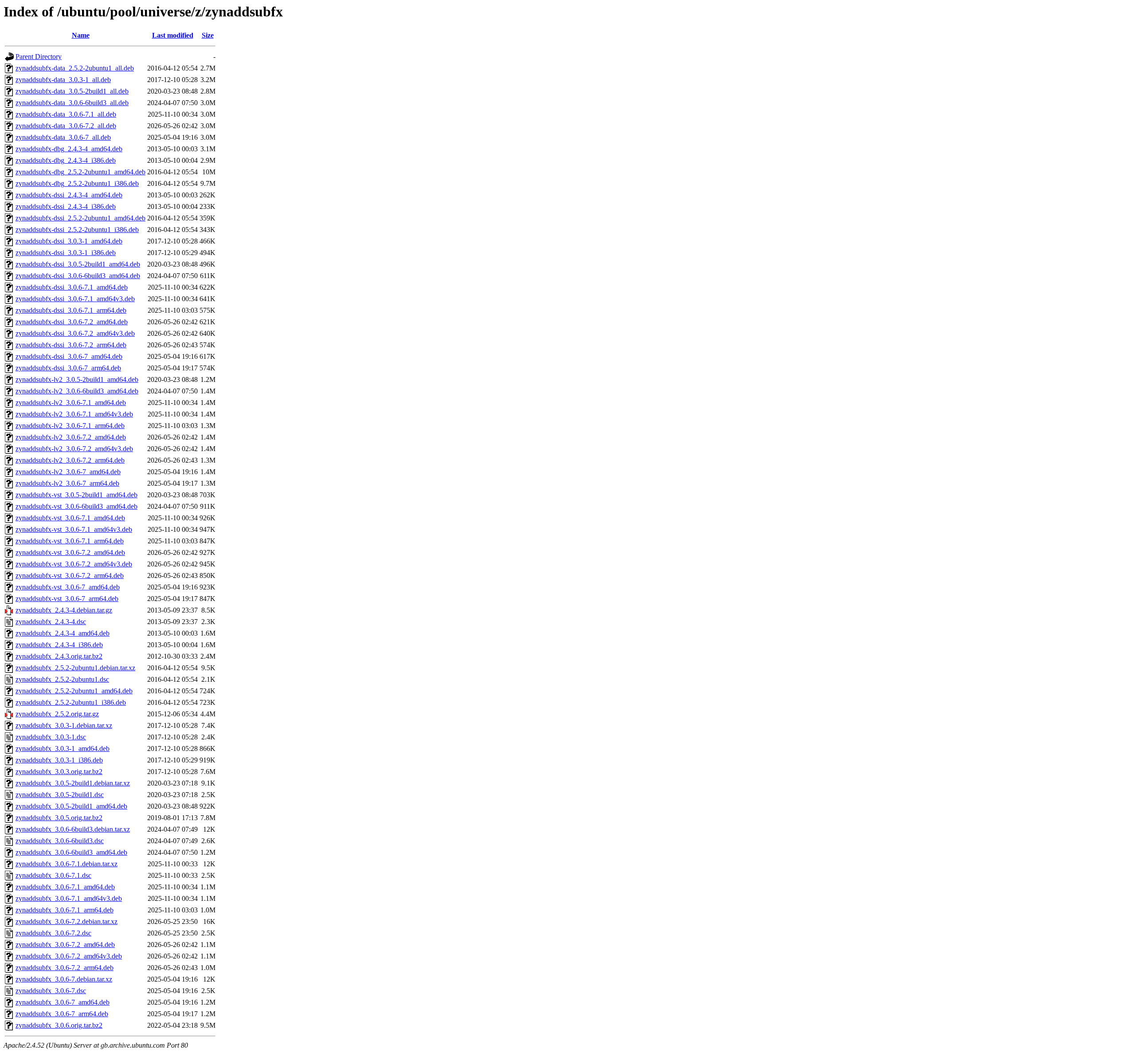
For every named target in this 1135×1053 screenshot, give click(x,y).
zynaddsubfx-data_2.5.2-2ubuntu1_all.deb (75, 68)
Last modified (172, 35)
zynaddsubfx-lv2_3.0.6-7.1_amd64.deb (71, 402)
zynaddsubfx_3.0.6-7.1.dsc (53, 875)
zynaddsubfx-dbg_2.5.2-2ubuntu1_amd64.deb (80, 172)
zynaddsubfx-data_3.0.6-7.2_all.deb (66, 126)
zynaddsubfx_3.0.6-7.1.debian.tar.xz (66, 864)
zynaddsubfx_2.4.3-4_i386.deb (59, 644)
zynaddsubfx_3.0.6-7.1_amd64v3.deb (69, 898)
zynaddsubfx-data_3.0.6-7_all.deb (63, 137)
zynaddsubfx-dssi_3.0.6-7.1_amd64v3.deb (75, 299)
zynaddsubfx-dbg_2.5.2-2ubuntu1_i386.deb (77, 183)
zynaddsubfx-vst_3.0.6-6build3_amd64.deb (76, 506)
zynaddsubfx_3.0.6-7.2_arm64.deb (65, 967)
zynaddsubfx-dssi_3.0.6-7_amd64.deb (69, 356)
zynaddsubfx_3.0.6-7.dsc (51, 990)
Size (208, 35)
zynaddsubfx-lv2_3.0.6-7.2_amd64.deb (71, 437)
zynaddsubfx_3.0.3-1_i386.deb (59, 760)
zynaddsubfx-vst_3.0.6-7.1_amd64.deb (70, 518)
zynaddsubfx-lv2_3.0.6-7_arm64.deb (67, 483)
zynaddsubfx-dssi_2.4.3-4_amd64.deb (69, 195)
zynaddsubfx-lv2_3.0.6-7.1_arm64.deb (70, 425)
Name (81, 35)
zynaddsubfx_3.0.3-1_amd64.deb (63, 748)
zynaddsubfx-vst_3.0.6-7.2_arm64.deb (70, 575)
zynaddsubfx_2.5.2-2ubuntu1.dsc (62, 679)
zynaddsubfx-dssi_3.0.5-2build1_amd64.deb (78, 264)
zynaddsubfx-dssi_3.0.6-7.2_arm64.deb (71, 345)
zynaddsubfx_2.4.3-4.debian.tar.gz (64, 610)
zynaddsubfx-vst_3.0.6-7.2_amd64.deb (70, 552)
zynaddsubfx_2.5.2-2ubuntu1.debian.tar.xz (75, 668)
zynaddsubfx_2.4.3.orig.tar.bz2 (59, 656)
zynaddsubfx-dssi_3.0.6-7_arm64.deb (68, 368)
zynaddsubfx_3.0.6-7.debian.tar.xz (64, 979)
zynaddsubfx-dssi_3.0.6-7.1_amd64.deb (72, 287)
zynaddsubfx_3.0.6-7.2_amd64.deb (65, 944)
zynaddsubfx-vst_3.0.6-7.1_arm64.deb (70, 541)
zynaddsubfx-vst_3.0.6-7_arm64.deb (67, 598)
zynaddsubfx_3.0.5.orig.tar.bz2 (59, 817)
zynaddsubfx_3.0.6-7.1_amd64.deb (65, 887)
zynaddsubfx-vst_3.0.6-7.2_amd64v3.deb (74, 564)
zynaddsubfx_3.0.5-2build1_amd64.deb (71, 806)
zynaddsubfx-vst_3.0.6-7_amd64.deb (68, 587)
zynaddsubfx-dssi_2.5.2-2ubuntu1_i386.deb (77, 229)
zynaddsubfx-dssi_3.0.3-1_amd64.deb (69, 241)
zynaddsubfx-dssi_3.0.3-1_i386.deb (66, 252)
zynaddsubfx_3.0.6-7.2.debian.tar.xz (66, 921)
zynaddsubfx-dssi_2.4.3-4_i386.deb (66, 206)
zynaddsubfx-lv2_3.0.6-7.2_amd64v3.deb (74, 448)
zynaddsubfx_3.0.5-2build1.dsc (60, 794)
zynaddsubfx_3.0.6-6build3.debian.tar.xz (73, 829)
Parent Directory (39, 56)
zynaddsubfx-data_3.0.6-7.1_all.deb (66, 114)
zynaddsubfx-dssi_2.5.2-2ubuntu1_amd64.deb (80, 218)
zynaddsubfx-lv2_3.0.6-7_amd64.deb (68, 471)
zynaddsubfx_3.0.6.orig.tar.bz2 (59, 1025)
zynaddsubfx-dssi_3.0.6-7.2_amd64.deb (72, 322)
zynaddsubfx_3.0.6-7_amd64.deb (63, 1002)
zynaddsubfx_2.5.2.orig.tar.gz (57, 714)
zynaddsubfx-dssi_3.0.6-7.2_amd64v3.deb (75, 333)
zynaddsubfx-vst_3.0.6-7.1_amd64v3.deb (74, 529)
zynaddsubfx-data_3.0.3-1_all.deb (63, 79)
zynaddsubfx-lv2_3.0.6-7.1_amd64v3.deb (74, 414)
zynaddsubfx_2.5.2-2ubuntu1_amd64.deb (74, 691)
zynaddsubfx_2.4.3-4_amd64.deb (63, 633)
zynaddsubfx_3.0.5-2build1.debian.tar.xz (73, 783)
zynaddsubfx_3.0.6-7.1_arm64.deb (65, 910)
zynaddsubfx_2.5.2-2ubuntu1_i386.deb (71, 702)
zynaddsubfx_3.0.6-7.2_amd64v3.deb (69, 956)
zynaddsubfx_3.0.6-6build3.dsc (60, 841)
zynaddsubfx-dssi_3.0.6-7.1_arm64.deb (71, 310)
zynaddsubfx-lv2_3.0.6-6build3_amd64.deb (77, 391)
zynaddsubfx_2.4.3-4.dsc (51, 621)
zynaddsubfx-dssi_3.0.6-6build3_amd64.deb (78, 275)
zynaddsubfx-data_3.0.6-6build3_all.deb (72, 102)
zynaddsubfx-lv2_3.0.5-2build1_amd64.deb (77, 379)
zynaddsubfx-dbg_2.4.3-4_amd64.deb (69, 149)
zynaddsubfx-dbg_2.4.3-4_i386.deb (66, 160)
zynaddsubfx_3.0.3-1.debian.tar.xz (64, 725)
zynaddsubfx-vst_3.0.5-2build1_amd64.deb (76, 495)
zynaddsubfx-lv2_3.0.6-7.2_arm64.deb (70, 460)
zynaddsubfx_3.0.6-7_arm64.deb (62, 1014)
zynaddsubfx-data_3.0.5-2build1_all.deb (72, 91)
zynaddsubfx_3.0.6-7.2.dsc (53, 933)
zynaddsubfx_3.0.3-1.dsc (51, 737)
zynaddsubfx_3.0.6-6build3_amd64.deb (71, 852)
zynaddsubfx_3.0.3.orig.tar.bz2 (59, 771)
